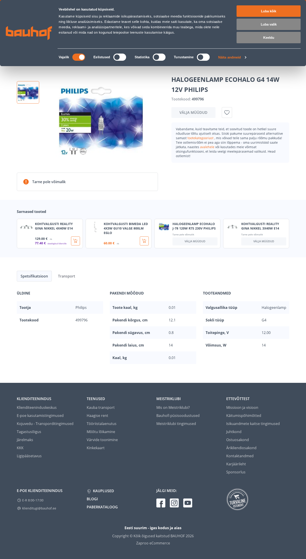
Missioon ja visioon (242, 407)
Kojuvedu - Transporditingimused (45, 423)
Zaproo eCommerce (153, 543)
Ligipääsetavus (29, 455)
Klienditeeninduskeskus (37, 407)
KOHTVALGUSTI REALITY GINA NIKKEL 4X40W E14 (54, 226)
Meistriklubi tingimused (176, 423)
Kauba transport (101, 407)
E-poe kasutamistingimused (40, 415)
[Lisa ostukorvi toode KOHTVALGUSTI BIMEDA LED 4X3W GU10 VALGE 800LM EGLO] (144, 240)
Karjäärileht (236, 464)
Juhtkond (233, 431)
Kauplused (103, 490)
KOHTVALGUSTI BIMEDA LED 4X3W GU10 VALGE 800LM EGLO (126, 228)
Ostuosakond (237, 439)
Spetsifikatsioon (34, 276)
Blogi (92, 498)
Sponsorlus (236, 472)
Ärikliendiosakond (241, 447)
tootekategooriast (200, 138)
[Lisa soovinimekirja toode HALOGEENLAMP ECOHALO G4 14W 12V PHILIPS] (227, 112)
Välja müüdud (193, 112)
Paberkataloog (102, 507)
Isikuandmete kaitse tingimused (253, 423)
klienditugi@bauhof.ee (39, 508)
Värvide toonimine (102, 439)
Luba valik (269, 24)
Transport (66, 276)
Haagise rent (97, 415)
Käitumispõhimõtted (243, 415)
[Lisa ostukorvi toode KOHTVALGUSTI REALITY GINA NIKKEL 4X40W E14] (75, 240)
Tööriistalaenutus (101, 423)
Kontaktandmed (240, 455)
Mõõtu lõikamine (101, 431)
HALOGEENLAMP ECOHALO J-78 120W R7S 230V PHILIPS (194, 226)
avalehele (207, 147)
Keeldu (268, 37)
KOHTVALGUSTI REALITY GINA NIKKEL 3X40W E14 (260, 226)
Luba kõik (268, 11)
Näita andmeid (229, 57)
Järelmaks (25, 439)
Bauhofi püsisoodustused (178, 415)
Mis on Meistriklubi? (173, 407)
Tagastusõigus (29, 431)
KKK (20, 447)
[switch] (119, 57)
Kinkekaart (96, 447)
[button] (28, 92)
